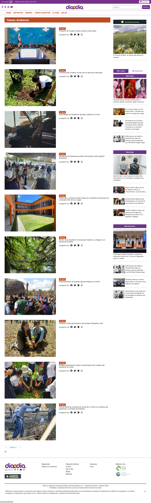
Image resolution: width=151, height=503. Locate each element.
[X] (18, 470)
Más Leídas (121, 71)
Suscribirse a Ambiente (5, 451)
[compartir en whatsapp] (81, 35)
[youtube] (21, 470)
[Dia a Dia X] (5, 7)
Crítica (68, 466)
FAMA (8, 13)
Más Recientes (137, 71)
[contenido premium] (13, 476)
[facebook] (15, 470)
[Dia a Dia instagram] (8, 7)
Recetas (69, 474)
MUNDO (28, 13)
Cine (91, 466)
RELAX (64, 13)
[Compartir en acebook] (71, 35)
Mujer (68, 471)
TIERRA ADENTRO (42, 13)
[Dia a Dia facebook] (3, 7)
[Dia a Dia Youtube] (11, 7)
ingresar (145, 2)
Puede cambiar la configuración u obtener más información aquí (58, 493)
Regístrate (46, 464)
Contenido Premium (131, 22)
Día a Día (69, 469)
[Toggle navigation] (11, 2)
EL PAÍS (56, 13)
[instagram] (24, 470)
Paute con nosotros (49, 466)
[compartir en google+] (78, 35)
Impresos (93, 464)
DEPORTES (18, 13)
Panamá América (72, 464)
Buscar (146, 7)
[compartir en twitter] (74, 35)
